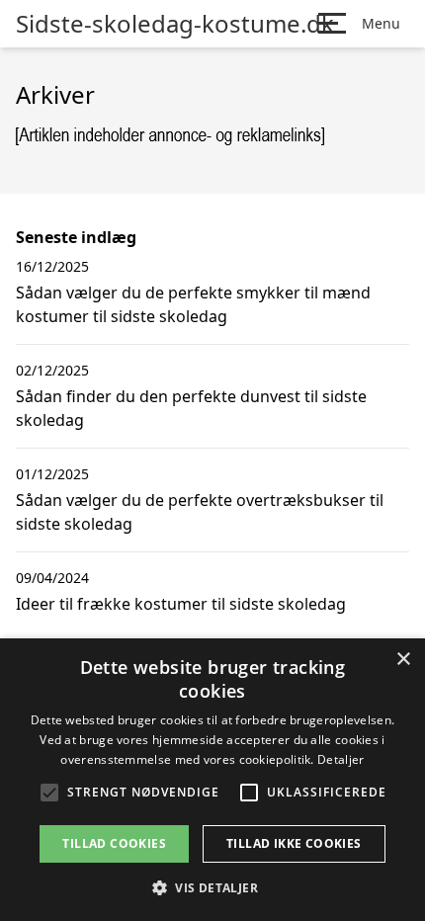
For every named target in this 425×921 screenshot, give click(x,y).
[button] (212, 887)
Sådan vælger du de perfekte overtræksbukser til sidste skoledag (199, 512)
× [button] (402, 659)
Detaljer (340, 759)
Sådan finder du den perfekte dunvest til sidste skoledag (191, 408)
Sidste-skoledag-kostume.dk (175, 24)
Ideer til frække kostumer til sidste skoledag (181, 604)
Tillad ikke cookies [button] (294, 843)
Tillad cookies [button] (114, 843)
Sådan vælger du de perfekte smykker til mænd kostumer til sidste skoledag (193, 304)
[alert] (212, 779)
